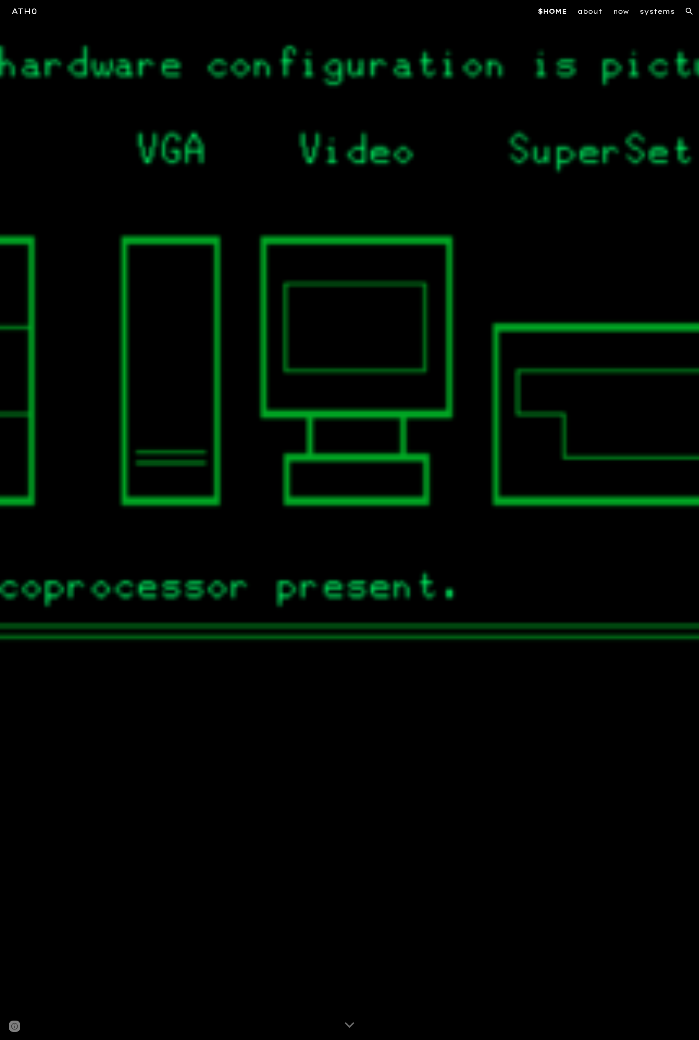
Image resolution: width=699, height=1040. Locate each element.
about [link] (590, 11)
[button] (689, 11)
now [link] (621, 11)
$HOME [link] (552, 11)
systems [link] (657, 11)
